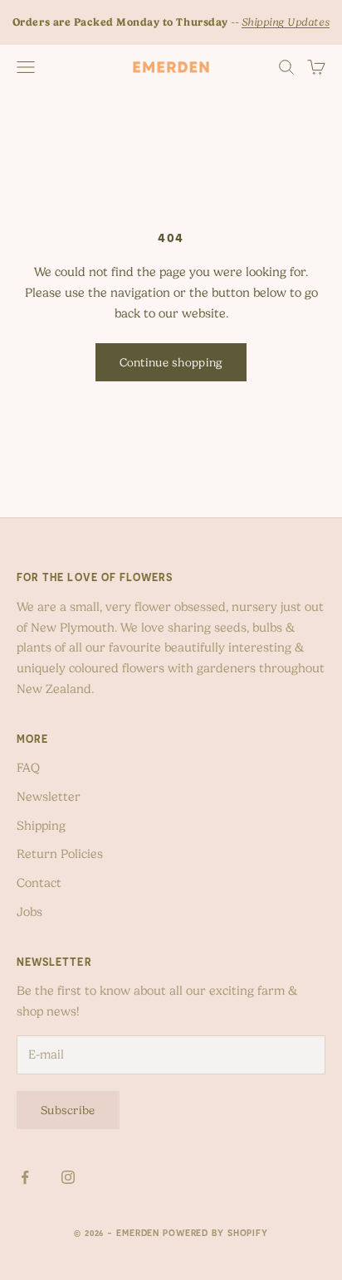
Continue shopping (171, 362)
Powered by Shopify (215, 1233)
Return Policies (60, 853)
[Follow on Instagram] (68, 1177)
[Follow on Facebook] (25, 1177)
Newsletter (49, 796)
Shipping (41, 825)
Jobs (29, 911)
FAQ (28, 767)
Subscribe (68, 1110)
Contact (39, 882)
